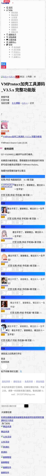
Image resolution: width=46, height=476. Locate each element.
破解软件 (14, 22)
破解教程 (14, 25)
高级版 (27, 417)
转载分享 (14, 32)
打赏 (3, 195)
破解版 (20, 417)
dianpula (4, 285)
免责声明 (29, 381)
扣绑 (3, 417)
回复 (3, 177)
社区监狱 (16, 55)
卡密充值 (12, 40)
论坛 (10, 10)
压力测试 (9, 420)
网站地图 (40, 381)
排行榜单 (16, 50)
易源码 (13, 30)
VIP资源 (14, 17)
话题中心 (12, 42)
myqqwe (4, 262)
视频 (38, 417)
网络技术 (14, 27)
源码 (3, 420)
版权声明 (6, 381)
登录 (3, 64)
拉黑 (3, 180)
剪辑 (42, 417)
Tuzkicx (4, 332)
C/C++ (12, 77)
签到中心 (16, 52)
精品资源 (14, 15)
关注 (17, 77)
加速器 (8, 417)
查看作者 (5, 97)
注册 (3, 67)
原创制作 (14, 20)
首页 (10, 8)
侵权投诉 (17, 381)
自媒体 (14, 417)
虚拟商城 (12, 37)
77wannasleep (7, 238)
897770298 (5, 309)
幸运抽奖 (16, 47)
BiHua (3, 215)
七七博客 (5, 3)
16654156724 (6, 186)
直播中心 (16, 57)
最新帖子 (12, 35)
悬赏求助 (14, 13)
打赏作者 (5, 100)
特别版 (33, 417)
